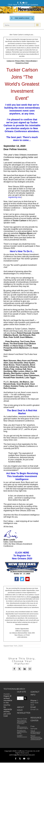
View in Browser (31, 61)
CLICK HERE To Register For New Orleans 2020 (22, 555)
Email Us (34, 709)
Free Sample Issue (34, 728)
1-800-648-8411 (35, 702)
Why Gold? (19, 734)
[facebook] (17, 579)
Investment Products (22, 729)
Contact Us (10, 61)
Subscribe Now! (35, 734)
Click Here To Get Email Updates (23, 5)
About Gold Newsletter (22, 720)
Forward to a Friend (22, 63)
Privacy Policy (20, 61)
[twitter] (22, 579)
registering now (14, 197)
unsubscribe (35, 597)
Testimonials (36, 738)
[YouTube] (27, 579)
